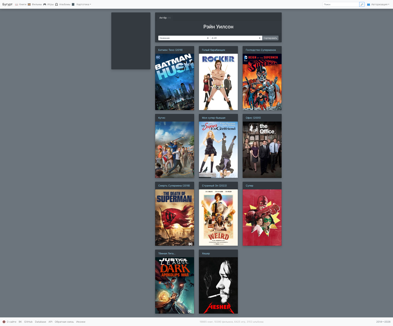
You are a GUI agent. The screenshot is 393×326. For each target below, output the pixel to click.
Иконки (80, 321)
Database (40, 321)
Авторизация (379, 4)
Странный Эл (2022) (214, 185)
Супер (249, 185)
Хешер (206, 253)
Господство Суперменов (261, 49)
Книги (22, 4)
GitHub (28, 321)
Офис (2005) (253, 117)
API (50, 321)
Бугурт (7, 4)
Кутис (161, 117)
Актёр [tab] (165, 17)
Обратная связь (64, 321)
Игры (50, 4)
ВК (20, 321)
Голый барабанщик (213, 49)
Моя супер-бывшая (213, 117)
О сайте (11, 321)
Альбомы (64, 4)
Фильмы (37, 4)
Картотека (83, 4)
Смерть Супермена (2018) (174, 185)
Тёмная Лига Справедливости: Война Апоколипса (173, 253)
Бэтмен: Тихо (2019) (170, 49)
